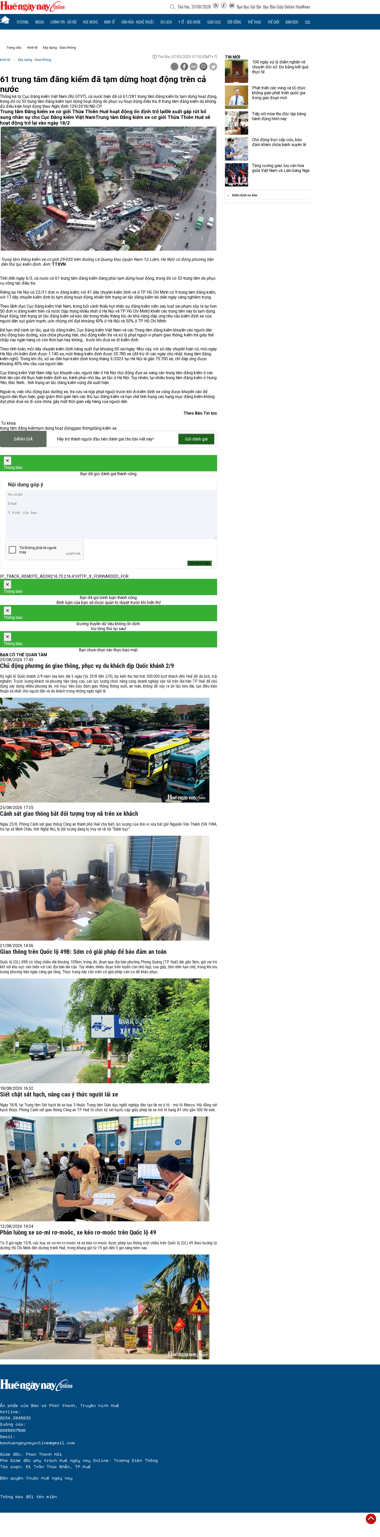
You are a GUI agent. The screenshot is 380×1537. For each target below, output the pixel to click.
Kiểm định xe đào (244, 195)
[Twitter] (213, 67)
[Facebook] (224, 7)
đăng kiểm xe (104, 428)
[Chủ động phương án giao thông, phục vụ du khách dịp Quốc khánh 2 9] (104, 750)
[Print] (174, 66)
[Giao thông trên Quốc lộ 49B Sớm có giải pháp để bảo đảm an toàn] (104, 1030)
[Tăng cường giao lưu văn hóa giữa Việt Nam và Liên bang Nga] (236, 174)
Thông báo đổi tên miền (28, 1496)
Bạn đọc (292, 22)
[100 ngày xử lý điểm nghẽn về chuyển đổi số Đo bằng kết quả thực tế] (236, 71)
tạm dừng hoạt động (55, 428)
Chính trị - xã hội (63, 22)
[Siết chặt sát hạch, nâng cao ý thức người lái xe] (104, 1168)
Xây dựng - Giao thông (59, 47)
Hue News (90, 22)
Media (39, 22)
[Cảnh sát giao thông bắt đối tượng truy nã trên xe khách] (104, 888)
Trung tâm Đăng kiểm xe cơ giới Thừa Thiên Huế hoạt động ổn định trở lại (82, 111)
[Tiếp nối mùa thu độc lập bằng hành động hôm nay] (236, 123)
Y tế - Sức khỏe (189, 22)
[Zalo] (193, 67)
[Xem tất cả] (307, 21)
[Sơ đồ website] (216, 7)
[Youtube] (232, 7)
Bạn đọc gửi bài (249, 7)
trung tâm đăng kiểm (18, 428)
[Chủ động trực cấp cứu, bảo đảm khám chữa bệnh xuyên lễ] (236, 149)
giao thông (82, 428)
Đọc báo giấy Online (278, 7)
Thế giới (273, 22)
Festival (23, 22)
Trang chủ (13, 47)
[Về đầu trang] (371, 1519)
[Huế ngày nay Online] (32, 10)
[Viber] (203, 67)
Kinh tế (109, 22)
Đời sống (234, 22)
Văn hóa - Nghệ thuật (137, 22)
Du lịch (166, 22)
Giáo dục (214, 22)
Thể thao (254, 22)
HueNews (303, 7)
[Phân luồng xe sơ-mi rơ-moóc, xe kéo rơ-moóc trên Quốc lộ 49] (104, 1306)
